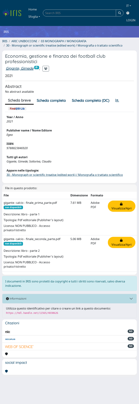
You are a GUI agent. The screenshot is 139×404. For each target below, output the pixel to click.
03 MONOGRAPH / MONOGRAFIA (63, 41)
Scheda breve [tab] (19, 100)
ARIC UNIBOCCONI (24, 41)
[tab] (117, 100)
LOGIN (130, 20)
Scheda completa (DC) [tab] (90, 100)
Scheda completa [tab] (51, 100)
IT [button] (127, 6)
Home (32, 9)
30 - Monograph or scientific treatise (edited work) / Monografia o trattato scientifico (64, 45)
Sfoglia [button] (33, 17)
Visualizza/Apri (121, 206)
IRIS (4, 41)
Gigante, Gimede (19, 68)
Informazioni (17, 298)
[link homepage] (13, 13)
